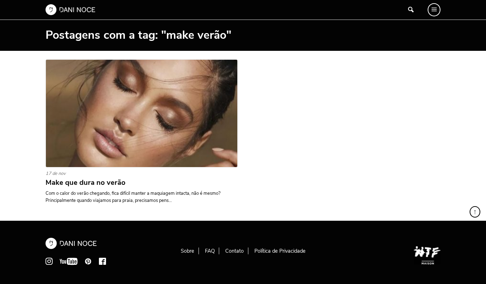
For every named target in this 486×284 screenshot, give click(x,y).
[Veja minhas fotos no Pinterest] (88, 261)
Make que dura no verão (86, 182)
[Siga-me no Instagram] (49, 261)
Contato (234, 250)
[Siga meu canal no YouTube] (69, 261)
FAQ (210, 250)
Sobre (187, 250)
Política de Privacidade (280, 250)
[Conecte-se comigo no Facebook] (102, 261)
